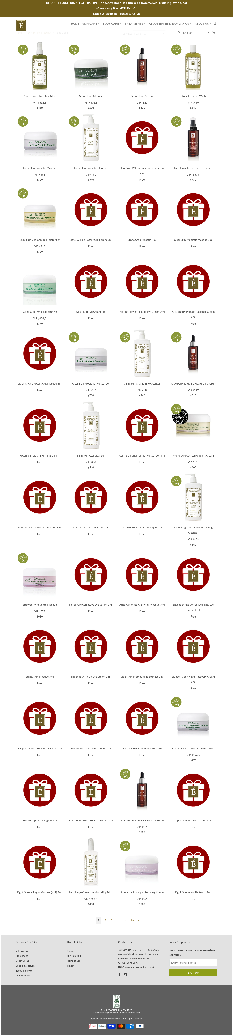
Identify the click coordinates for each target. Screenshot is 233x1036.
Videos (70, 951)
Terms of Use (73, 961)
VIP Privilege (22, 951)
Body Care (112, 23)
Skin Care (90, 23)
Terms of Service (24, 971)
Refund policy (23, 976)
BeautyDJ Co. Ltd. (116, 1019)
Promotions (22, 956)
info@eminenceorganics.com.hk (137, 967)
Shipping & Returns (25, 966)
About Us (203, 23)
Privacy (70, 966)
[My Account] (215, 24)
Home (75, 23)
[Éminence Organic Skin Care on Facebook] (119, 974)
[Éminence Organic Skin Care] (40, 25)
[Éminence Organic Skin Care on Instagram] (125, 974)
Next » (135, 920)
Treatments (135, 23)
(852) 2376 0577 (129, 963)
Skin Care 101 (74, 956)
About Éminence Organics (170, 23)
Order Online (22, 961)
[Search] (179, 33)
